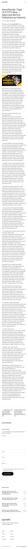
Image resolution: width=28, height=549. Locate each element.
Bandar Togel (12, 20)
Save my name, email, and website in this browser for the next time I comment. (14, 469)
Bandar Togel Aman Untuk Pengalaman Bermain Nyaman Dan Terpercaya (10, 493)
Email (3, 457)
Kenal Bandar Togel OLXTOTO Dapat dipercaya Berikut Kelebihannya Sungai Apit (7, 412)
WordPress (24, 546)
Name (3, 451)
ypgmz (7, 20)
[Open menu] (25, 2)
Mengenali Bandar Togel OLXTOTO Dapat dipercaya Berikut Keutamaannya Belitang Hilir (19, 412)
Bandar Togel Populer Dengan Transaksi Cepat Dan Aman (10, 498)
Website (3, 463)
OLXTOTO (4, 2)
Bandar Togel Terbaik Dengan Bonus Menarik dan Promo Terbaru (11, 510)
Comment (4, 435)
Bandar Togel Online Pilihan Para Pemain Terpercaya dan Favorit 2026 (9, 505)
